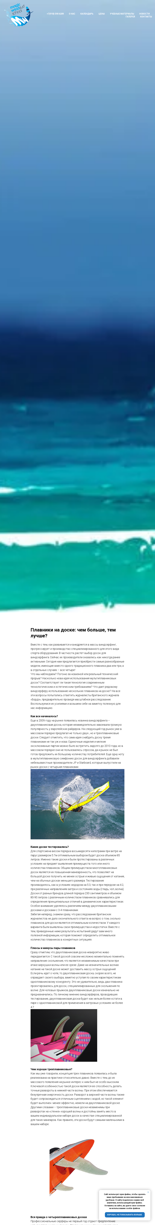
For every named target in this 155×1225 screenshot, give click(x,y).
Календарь (86, 14)
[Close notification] (148, 1192)
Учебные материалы (122, 14)
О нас (72, 14)
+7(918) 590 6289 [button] (55, 14)
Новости (144, 14)
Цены (102, 14)
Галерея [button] (130, 16)
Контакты (146, 16)
